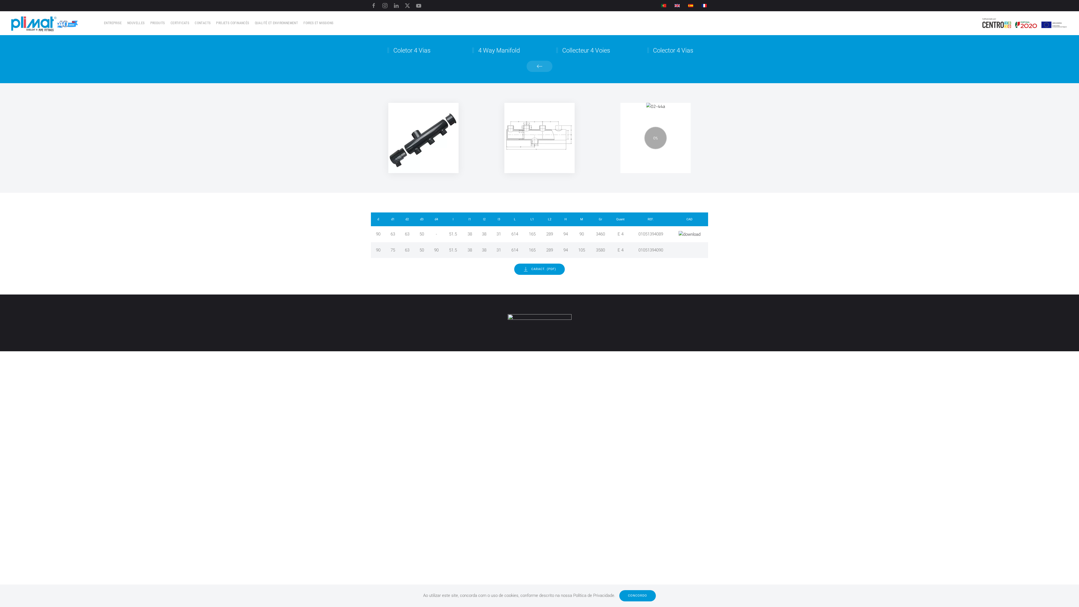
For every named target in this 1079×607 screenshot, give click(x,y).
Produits (157, 23)
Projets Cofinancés (232, 23)
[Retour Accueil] (45, 23)
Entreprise (113, 23)
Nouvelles (136, 23)
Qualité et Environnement (276, 23)
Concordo (637, 595)
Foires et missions (318, 23)
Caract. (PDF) (543, 269)
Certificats (180, 23)
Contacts (202, 23)
